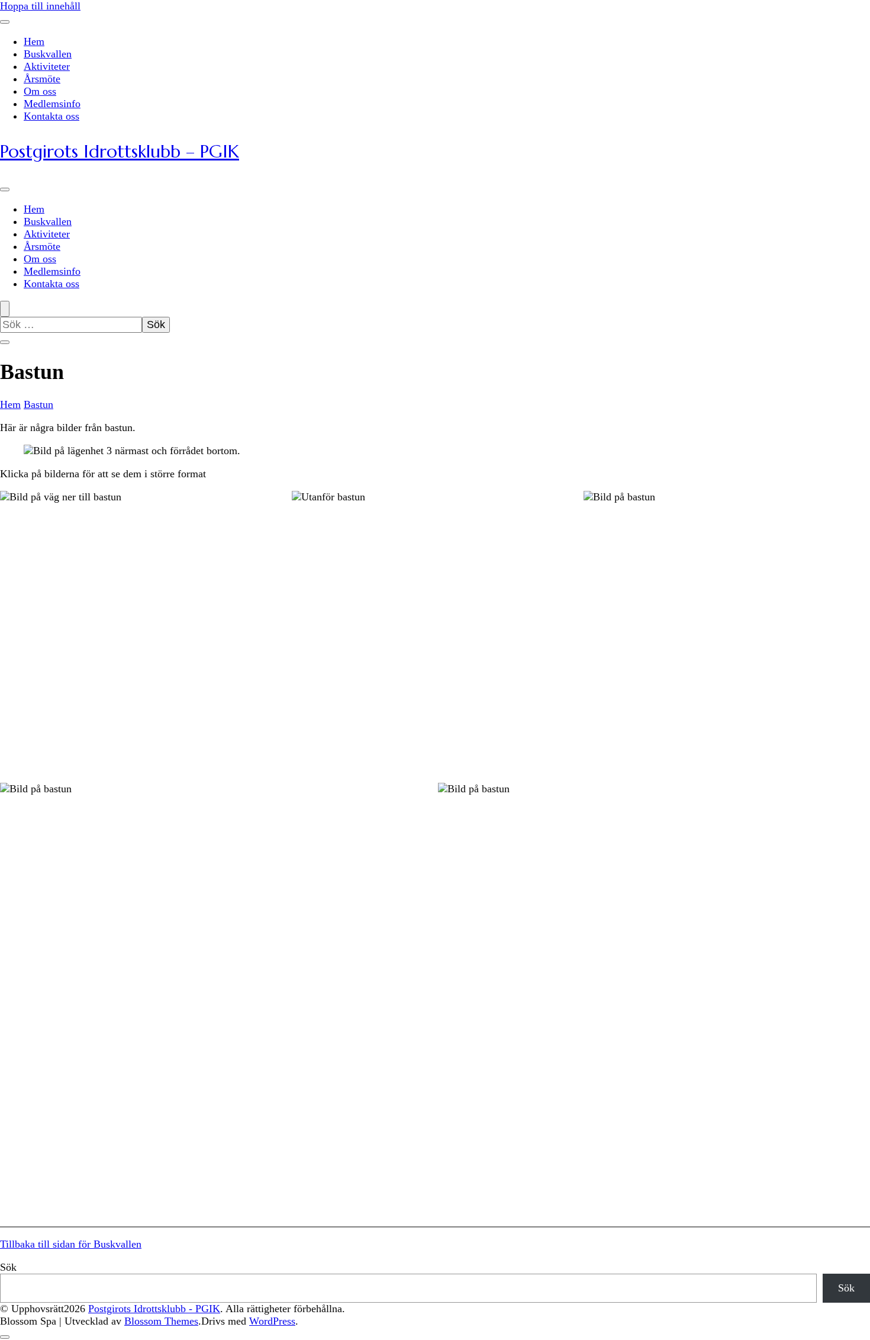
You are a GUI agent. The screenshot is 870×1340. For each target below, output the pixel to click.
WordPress (272, 1321)
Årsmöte (42, 79)
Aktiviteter (47, 66)
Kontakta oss (51, 116)
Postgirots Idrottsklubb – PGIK (119, 151)
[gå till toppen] (4, 1337)
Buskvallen (48, 54)
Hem (34, 41)
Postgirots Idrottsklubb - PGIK (154, 1309)
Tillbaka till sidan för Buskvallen (70, 1244)
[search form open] (4, 309)
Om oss (40, 91)
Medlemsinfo (52, 104)
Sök (8, 1267)
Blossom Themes (161, 1321)
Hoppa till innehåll (40, 6)
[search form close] (4, 342)
